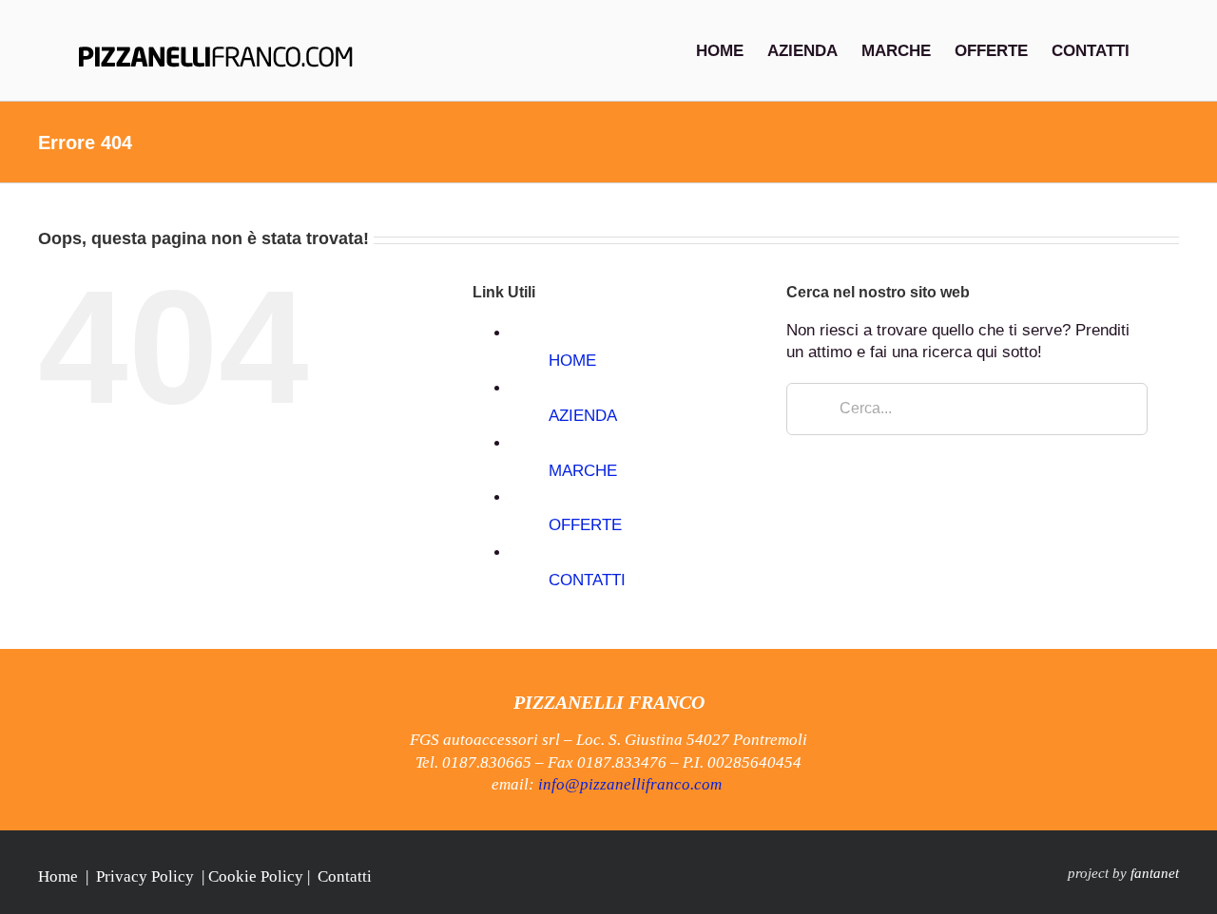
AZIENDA (583, 416)
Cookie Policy (255, 876)
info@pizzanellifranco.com (630, 784)
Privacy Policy (145, 876)
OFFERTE (585, 525)
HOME (572, 361)
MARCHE (583, 471)
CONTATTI (587, 580)
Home (58, 876)
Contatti (345, 876)
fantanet (1154, 873)
